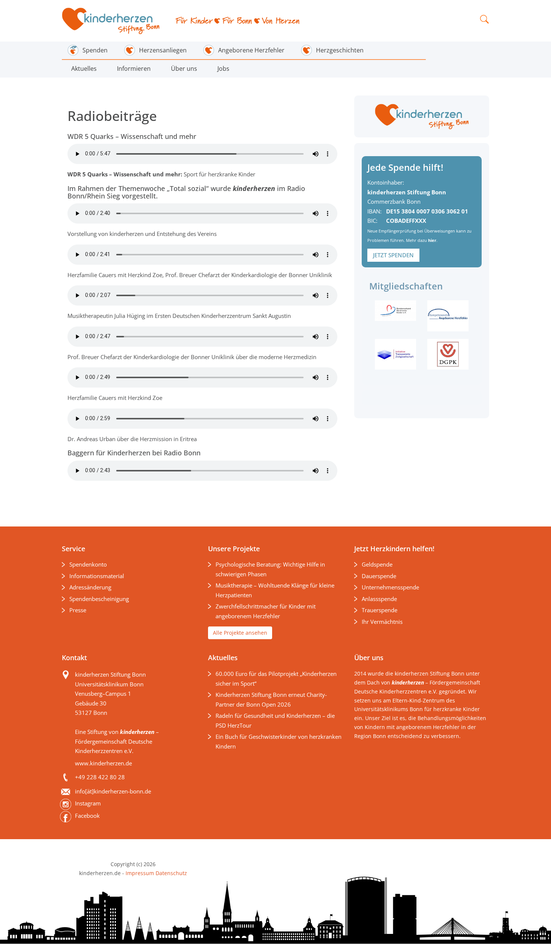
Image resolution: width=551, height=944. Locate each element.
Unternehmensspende (390, 587)
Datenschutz (170, 873)
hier (432, 240)
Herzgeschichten (340, 50)
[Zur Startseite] (111, 21)
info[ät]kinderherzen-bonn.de (113, 791)
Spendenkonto (88, 564)
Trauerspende (379, 610)
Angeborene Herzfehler (251, 50)
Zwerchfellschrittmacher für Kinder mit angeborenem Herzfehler (266, 611)
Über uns (184, 68)
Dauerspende (379, 576)
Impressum (140, 873)
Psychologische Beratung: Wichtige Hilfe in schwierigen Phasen (270, 569)
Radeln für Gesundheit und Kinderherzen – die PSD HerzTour (275, 720)
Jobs (223, 68)
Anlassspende (379, 598)
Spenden (95, 50)
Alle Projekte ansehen (240, 632)
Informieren (134, 68)
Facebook (87, 815)
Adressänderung (90, 587)
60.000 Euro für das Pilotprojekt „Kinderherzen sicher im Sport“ (276, 678)
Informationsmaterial (96, 576)
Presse (77, 610)
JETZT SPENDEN (393, 255)
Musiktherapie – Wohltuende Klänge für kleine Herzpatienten (275, 590)
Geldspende (377, 564)
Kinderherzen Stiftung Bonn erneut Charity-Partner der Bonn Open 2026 (271, 699)
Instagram (88, 803)
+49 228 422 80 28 (100, 777)
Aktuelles (84, 68)
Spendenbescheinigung (99, 598)
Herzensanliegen (163, 50)
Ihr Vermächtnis (382, 621)
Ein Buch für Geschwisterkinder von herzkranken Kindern (278, 741)
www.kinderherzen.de (103, 763)
